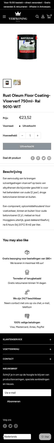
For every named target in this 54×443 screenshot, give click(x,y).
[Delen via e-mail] (49, 158)
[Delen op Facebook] (33, 158)
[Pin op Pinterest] (38, 158)
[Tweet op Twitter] (44, 158)
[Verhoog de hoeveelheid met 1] (38, 136)
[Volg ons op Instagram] (16, 426)
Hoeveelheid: (10, 135)
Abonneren (13, 401)
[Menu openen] (4, 16)
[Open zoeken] (37, 16)
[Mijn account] (42, 16)
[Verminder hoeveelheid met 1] (22, 136)
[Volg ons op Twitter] (10, 426)
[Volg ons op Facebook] (5, 426)
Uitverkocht (27, 146)
